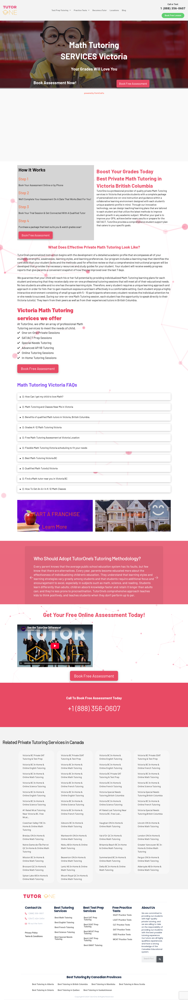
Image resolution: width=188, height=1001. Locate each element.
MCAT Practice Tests (122, 939)
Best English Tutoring (64, 922)
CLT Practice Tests (121, 925)
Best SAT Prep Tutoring (90, 918)
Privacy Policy (31, 933)
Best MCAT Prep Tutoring (91, 932)
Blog (124, 10)
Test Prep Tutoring (60, 10)
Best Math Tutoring (63, 917)
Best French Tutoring (64, 927)
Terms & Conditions (34, 936)
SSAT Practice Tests (122, 915)
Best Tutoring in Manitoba (103, 984)
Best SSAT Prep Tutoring (91, 925)
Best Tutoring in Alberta (43, 984)
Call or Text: (172, 6)
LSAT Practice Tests (122, 920)
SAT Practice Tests (121, 929)
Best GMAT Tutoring (93, 945)
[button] (61, 10)
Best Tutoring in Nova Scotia (132, 984)
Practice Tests (80, 10)
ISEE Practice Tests (122, 934)
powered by (94, 93)
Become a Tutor (99, 10)
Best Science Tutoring (65, 932)
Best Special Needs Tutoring (63, 938)
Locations (114, 10)
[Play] (21, 663)
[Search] (160, 959)
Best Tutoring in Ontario (43, 990)
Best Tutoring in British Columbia (73, 984)
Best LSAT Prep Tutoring (91, 939)
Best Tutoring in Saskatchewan (98, 990)
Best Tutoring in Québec (69, 990)
